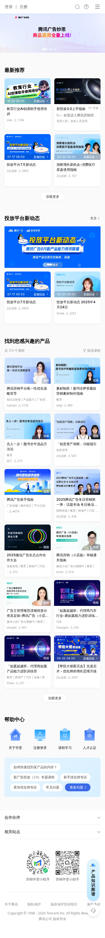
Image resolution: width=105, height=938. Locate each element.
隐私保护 (34, 904)
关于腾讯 (11, 904)
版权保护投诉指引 (64, 904)
